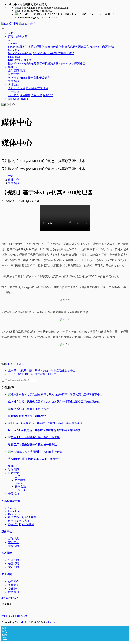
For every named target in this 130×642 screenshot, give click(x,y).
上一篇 (41, 370)
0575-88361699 (9, 598)
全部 (11, 40)
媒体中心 (13, 179)
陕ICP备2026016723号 (14, 616)
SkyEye (20, 364)
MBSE (18, 483)
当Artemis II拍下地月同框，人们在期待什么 (34, 458)
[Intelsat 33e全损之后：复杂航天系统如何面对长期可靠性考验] (45, 423)
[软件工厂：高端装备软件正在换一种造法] (34, 437)
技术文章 (13, 473)
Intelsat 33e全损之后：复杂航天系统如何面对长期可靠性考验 (44, 430)
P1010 (11, 364)
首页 (11, 33)
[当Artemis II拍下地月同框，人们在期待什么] (35, 451)
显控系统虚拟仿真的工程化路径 (27, 416)
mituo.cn (50, 622)
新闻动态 (13, 469)
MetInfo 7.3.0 (22, 622)
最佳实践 (20, 486)
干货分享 (20, 490)
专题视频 (13, 183)
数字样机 (20, 480)
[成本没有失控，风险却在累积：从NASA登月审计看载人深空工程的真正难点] (55, 394)
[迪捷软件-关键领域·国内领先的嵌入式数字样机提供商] (65, 24)
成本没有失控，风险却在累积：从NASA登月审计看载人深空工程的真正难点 (54, 401)
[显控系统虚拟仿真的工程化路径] (28, 408)
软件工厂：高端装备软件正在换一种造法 (32, 444)
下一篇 (32, 374)
